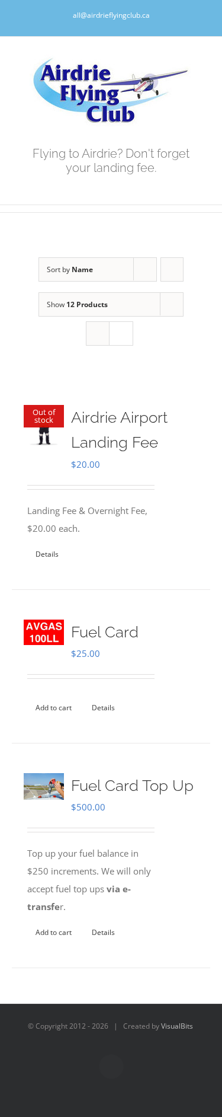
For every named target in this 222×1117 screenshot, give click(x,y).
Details (47, 554)
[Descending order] (172, 269)
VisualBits (177, 1026)
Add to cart (54, 708)
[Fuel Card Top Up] (44, 786)
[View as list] (121, 333)
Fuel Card (105, 632)
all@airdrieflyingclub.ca (111, 15)
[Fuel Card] (44, 632)
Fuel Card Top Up (132, 785)
